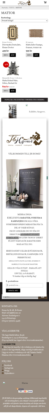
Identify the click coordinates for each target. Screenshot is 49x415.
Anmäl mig (13, 291)
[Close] (46, 118)
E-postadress (12, 281)
